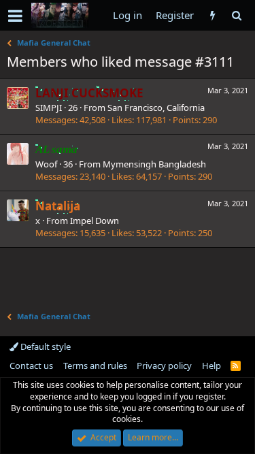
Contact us (31, 365)
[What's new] (212, 15)
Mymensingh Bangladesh (154, 164)
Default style (44, 346)
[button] (15, 15)
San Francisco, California (156, 107)
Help (211, 365)
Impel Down (94, 220)
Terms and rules (95, 365)
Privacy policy (164, 365)
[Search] (236, 15)
